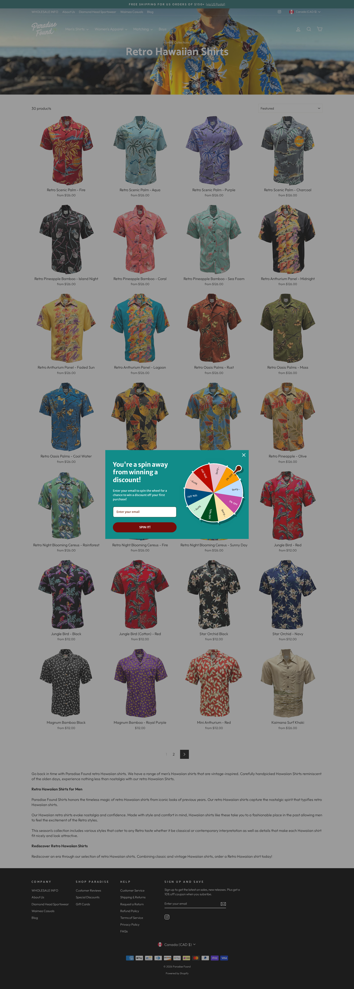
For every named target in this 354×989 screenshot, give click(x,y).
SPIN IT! (144, 527)
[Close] (244, 455)
